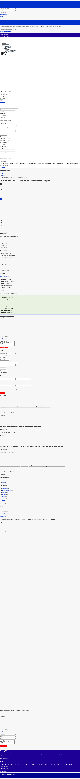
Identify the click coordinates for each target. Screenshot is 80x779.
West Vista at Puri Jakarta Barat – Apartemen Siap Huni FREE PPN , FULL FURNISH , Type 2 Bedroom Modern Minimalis (32, 466)
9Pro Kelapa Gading (9, 51)
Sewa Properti (8, 47)
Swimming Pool (60, 125)
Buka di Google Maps (5, 276)
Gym (20, 125)
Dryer (16, 125)
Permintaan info (3, 746)
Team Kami (4, 48)
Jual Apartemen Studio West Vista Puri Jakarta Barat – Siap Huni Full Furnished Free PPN (25, 407)
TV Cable (67, 125)
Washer (72, 125)
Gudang (4, 492)
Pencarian (2, 102)
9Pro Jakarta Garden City (10, 50)
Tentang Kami (5, 44)
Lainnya (4, 496)
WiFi (76, 125)
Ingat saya (3, 12)
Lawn (28, 125)
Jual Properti (8, 46)
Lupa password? (3, 14)
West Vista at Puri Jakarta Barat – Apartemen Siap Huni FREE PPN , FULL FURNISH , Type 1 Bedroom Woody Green (31, 446)
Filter (1, 100)
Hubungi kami (3, 516)
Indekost (4, 494)
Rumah (4, 502)
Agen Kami (7, 49)
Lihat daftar (5, 338)
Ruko (3, 500)
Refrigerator (48, 125)
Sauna (54, 125)
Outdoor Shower (41, 125)
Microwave (33, 125)
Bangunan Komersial (7, 490)
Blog (3, 53)
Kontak (4, 54)
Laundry (24, 125)
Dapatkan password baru (5, 31)
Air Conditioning (4, 125)
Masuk (1, 16)
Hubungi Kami (4, 347)
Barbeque (12, 125)
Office (3, 498)
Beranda (4, 43)
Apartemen (5, 488)
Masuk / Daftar (8, 91)
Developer (4, 52)
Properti (4, 45)
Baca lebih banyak (4, 758)
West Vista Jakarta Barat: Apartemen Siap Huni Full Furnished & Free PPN (20, 426)
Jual (1, 184)
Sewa (3, 482)
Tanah (3, 504)
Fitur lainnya (3, 123)
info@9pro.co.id (5, 513)
